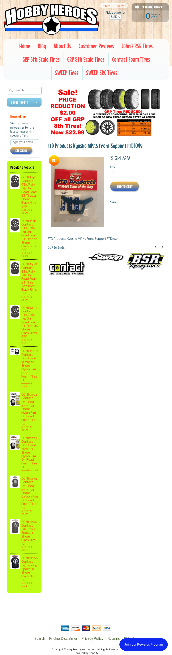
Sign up (121, 5)
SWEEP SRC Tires (101, 73)
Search (39, 639)
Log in (106, 5)
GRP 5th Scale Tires (41, 59)
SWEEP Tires (66, 73)
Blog (42, 46)
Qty (112, 167)
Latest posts (19, 102)
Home (24, 46)
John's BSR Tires (137, 46)
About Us (62, 46)
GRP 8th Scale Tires (85, 59)
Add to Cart (125, 186)
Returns (114, 639)
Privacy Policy (92, 639)
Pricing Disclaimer (63, 639)
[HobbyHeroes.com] (51, 33)
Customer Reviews (96, 46)
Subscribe (21, 150)
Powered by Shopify (86, 653)
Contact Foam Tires (131, 59)
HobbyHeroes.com (84, 650)
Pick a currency (115, 12)
